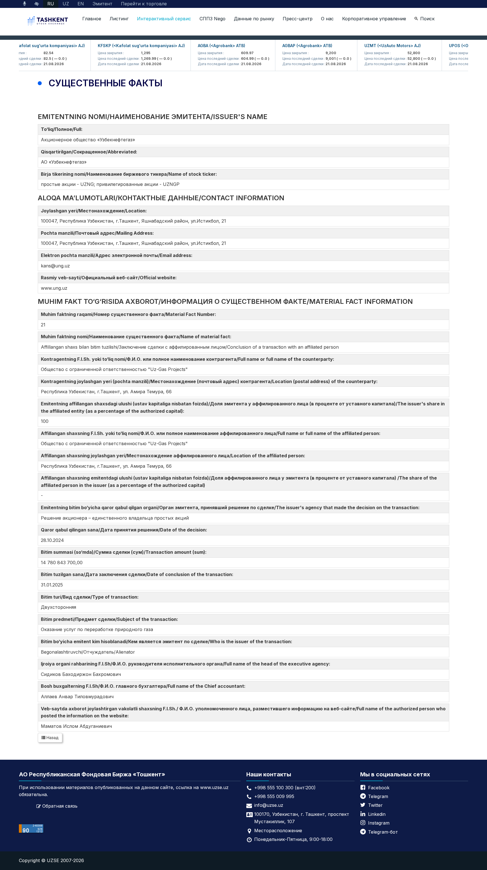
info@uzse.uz (268, 805)
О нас (327, 18)
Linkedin (377, 814)
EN (81, 3)
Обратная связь (60, 806)
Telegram (378, 796)
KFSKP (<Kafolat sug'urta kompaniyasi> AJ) (132, 45)
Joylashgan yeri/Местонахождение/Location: (95, 211)
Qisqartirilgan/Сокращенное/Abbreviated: (90, 152)
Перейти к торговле (144, 3)
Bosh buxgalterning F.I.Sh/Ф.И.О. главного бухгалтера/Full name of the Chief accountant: (144, 686)
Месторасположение (278, 830)
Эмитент (102, 3)
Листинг (119, 18)
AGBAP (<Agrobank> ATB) (298, 45)
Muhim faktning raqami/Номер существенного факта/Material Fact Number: (129, 314)
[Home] (48, 21)
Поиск (427, 18)
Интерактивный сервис (164, 18)
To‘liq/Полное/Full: (63, 129)
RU (50, 3)
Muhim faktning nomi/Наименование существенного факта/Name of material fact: (137, 336)
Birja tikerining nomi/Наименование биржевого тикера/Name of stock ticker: (130, 174)
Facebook (378, 787)
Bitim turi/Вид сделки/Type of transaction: (91, 597)
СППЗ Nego (212, 18)
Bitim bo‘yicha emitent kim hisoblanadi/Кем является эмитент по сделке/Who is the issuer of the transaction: (168, 641)
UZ (66, 3)
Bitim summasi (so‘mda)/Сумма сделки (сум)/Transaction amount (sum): (125, 552)
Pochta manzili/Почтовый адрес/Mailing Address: (98, 233)
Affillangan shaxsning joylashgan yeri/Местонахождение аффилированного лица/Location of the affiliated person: (174, 455)
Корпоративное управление (374, 18)
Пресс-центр (298, 18)
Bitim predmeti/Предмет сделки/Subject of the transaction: (110, 619)
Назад (52, 737)
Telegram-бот (383, 832)
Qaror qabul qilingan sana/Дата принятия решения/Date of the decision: (125, 530)
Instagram (378, 823)
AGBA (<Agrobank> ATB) (212, 45)
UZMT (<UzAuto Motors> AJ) (383, 45)
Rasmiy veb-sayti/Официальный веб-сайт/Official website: (110, 277)
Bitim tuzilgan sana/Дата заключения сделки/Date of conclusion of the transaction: (138, 574)
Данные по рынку (254, 18)
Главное (91, 18)
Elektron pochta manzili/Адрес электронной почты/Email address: (118, 255)
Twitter (375, 805)
